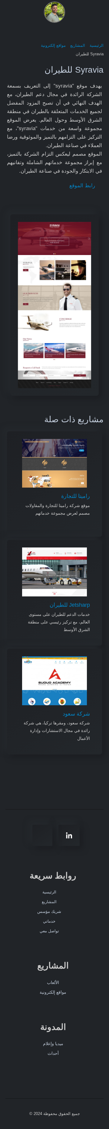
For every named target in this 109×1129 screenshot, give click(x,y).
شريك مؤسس (49, 911)
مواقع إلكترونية (53, 992)
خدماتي (49, 921)
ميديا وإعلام (53, 1043)
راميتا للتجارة (75, 496)
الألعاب (53, 982)
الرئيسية (49, 892)
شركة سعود (76, 714)
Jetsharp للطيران (70, 605)
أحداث (53, 1053)
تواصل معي (49, 931)
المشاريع (49, 901)
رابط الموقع (83, 185)
